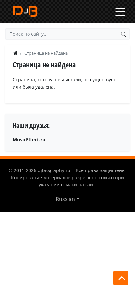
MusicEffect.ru (29, 139)
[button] (67, 199)
